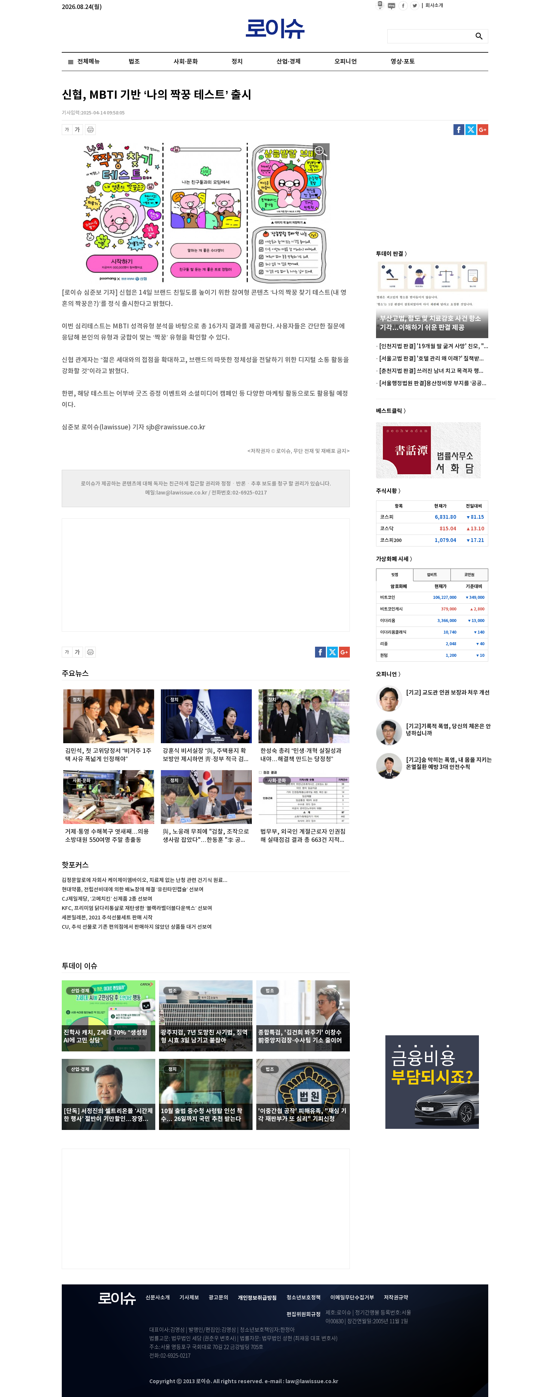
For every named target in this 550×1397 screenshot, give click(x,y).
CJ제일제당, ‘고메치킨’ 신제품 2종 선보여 (107, 899)
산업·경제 (288, 61)
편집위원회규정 (304, 1314)
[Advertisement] (136, 574)
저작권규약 (396, 1298)
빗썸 (394, 575)
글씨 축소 (67, 129)
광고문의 (218, 1298)
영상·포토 (403, 61)
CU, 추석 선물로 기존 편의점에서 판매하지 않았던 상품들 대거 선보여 (137, 927)
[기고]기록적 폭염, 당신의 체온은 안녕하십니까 (448, 730)
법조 (134, 61)
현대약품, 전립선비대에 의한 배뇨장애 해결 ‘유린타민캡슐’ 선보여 (133, 889)
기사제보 (189, 1298)
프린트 (90, 129)
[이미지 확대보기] (321, 151)
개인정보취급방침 (257, 1298)
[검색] (481, 36)
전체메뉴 (88, 61)
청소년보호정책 (304, 1298)
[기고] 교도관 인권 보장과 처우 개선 (448, 692)
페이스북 (458, 129)
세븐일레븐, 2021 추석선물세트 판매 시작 (107, 918)
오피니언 (345, 61)
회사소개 (432, 6)
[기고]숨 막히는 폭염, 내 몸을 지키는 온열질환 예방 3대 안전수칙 (449, 764)
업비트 (432, 575)
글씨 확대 (77, 129)
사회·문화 (186, 61)
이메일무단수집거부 (352, 1298)
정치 (237, 61)
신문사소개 (158, 1298)
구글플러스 (482, 129)
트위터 (470, 129)
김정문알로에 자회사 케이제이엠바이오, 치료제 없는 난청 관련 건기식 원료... (144, 880)
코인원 (469, 575)
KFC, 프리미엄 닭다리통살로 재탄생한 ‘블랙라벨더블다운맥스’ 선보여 (137, 908)
